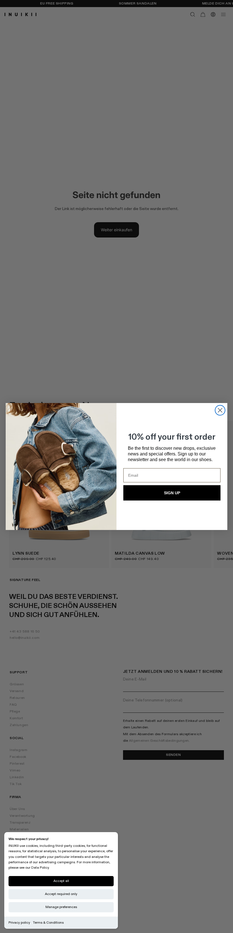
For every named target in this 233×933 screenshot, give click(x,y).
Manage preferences (61, 907)
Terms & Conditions (48, 923)
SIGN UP (172, 493)
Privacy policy (19, 923)
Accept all (61, 881)
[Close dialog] (220, 410)
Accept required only (61, 894)
